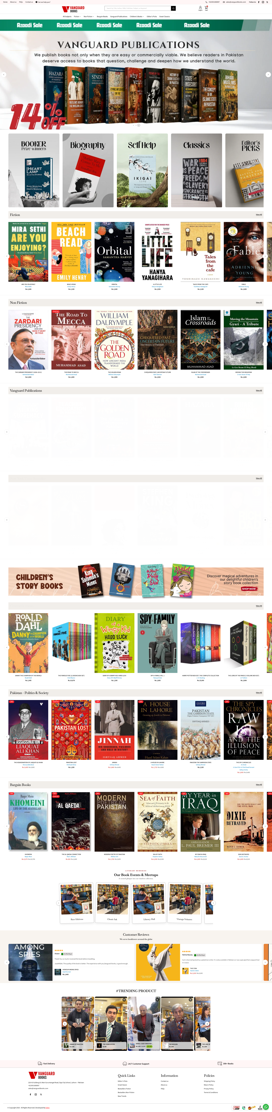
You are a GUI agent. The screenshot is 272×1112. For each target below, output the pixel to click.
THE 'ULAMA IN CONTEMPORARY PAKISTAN (114, 460)
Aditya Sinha (244, 770)
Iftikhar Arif (114, 857)
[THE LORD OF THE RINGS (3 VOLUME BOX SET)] (244, 643)
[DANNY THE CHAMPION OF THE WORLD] (28, 643)
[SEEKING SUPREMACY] (28, 428)
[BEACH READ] (71, 252)
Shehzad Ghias (71, 765)
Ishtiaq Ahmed (114, 765)
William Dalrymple (114, 375)
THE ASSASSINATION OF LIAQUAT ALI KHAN (28, 762)
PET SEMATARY (157, 548)
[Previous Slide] (58, 903)
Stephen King (157, 550)
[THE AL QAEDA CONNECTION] (71, 822)
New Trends (122, 1096)
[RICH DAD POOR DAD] (244, 515)
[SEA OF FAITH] (157, 822)
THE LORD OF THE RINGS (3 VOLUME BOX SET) (243, 676)
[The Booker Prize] (33, 170)
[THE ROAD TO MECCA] (71, 340)
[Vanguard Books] (73, 9)
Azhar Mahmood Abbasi (200, 462)
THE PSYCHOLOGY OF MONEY (200, 548)
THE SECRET (28, 548)
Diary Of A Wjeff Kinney (114, 678)
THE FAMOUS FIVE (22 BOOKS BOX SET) (71, 676)
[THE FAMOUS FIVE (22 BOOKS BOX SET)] (71, 643)
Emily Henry (71, 287)
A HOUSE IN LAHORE (157, 762)
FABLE (244, 284)
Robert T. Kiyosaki (243, 550)
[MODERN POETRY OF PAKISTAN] (114, 822)
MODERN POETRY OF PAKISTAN (114, 854)
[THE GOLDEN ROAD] (114, 340)
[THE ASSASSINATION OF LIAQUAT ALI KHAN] (28, 730)
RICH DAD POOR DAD (244, 548)
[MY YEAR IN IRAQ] (200, 822)
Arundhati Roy (114, 550)
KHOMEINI (28, 854)
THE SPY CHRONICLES (243, 762)
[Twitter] (267, 2)
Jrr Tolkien (243, 678)
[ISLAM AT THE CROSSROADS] (200, 340)
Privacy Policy (209, 1089)
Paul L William (71, 857)
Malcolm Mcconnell (200, 857)
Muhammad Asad (71, 375)
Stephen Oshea (157, 857)
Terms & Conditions (211, 1092)
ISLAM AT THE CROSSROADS (200, 372)
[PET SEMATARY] (157, 515)
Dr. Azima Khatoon (244, 462)
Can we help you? (44, 2)
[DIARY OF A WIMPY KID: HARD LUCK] (114, 643)
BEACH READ (71, 284)
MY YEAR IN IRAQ (200, 854)
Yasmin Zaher (194, 971)
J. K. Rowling (200, 678)
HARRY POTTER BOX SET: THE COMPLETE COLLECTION (200, 676)
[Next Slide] (213, 903)
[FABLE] (244, 252)
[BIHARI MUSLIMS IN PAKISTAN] (244, 428)
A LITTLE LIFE (157, 284)
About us (13, 2)
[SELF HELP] (142, 170)
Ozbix (47, 1108)
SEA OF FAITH (157, 854)
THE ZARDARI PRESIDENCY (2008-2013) (28, 372)
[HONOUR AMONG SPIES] (58, 972)
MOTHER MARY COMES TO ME (114, 548)
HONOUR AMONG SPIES (71, 970)
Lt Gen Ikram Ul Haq (243, 375)
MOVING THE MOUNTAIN (243, 372)
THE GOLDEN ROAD (114, 372)
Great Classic (122, 1085)
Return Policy (208, 1085)
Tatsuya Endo (157, 678)
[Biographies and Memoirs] (88, 170)
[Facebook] (258, 2)
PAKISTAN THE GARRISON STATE (200, 762)
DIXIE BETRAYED (243, 854)
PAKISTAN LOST (71, 762)
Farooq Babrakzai (28, 765)
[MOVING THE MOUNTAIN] (244, 340)
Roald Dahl (28, 678)
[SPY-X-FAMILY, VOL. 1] (157, 643)
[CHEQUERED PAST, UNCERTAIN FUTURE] (157, 340)
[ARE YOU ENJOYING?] (28, 252)
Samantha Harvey (114, 287)
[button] (3, 74)
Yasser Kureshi (28, 462)
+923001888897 (33, 1085)
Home (5, 2)
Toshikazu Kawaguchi (200, 287)
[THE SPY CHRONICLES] (244, 730)
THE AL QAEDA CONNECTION (71, 854)
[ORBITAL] (114, 252)
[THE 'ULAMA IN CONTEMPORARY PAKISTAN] (114, 428)
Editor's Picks (122, 1081)
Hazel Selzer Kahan (158, 765)
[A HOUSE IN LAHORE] (157, 730)
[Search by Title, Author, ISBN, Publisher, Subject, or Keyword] (173, 8)
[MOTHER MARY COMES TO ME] (114, 515)
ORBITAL (114, 284)
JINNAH (114, 762)
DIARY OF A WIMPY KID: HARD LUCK (114, 676)
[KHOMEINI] (28, 822)
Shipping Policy (209, 1081)
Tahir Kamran (157, 375)
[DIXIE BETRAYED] (244, 822)
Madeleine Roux (71, 550)
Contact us (29, 2)
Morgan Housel (200, 550)
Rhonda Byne (28, 550)
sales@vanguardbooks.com (38, 1088)
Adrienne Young (244, 287)
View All (259, 215)
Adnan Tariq (157, 462)
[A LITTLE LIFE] (157, 252)
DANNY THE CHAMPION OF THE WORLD (28, 676)
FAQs (21, 2)
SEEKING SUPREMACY (28, 460)
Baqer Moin (28, 857)
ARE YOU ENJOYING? (28, 284)
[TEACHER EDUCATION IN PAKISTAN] (71, 428)
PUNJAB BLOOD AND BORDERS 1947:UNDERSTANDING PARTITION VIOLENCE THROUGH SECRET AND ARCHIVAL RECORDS (157, 460)
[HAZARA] (200, 428)
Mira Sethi (28, 287)
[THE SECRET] (28, 515)
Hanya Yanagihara (157, 287)
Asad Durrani (67, 972)
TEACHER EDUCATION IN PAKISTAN (71, 460)
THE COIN (193, 968)
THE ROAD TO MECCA (71, 372)
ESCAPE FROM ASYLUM (71, 548)
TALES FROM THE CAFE (200, 284)
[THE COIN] (185, 971)
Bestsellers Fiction (124, 1089)
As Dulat (243, 765)
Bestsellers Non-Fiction (126, 1092)
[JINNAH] (114, 730)
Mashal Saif (114, 462)
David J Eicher (243, 857)
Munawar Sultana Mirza (71, 462)
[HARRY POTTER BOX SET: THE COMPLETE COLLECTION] (200, 643)
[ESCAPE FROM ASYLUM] (71, 515)
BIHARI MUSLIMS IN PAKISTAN (244, 460)
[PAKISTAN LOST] (71, 730)
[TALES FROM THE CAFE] (200, 252)
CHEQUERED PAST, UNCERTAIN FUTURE (157, 372)
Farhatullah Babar (28, 375)
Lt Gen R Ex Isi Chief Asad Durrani (243, 767)
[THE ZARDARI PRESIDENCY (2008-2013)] (28, 340)
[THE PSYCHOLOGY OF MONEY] (200, 515)
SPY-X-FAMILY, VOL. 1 (157, 676)
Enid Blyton (71, 678)
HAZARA (200, 460)
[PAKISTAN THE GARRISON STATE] (200, 730)
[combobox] (138, 8)
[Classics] (196, 170)
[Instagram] (263, 2)
